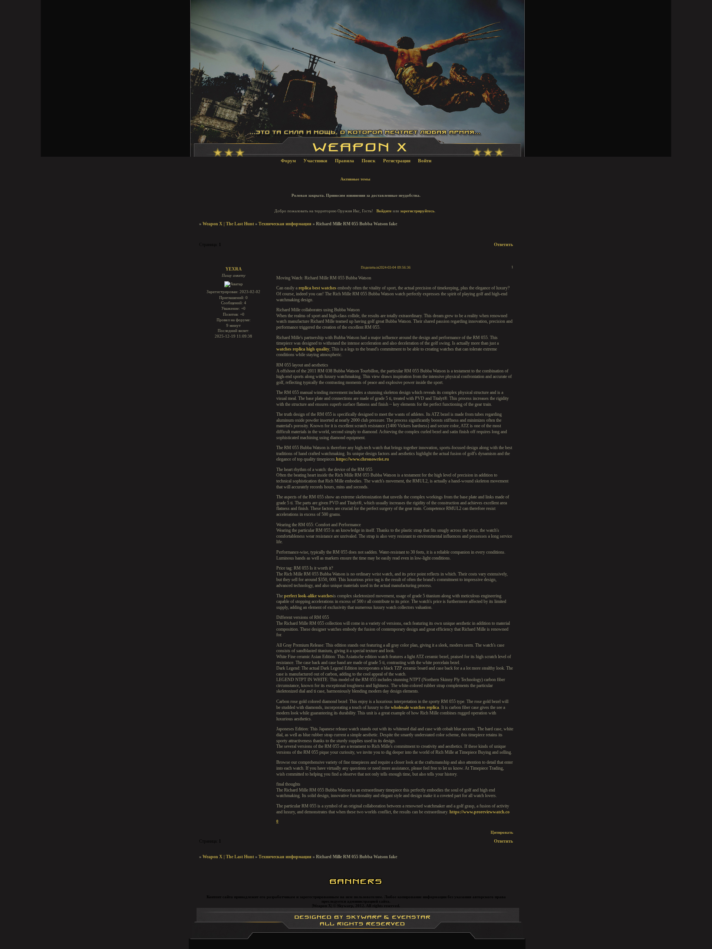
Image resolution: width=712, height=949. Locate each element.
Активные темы (355, 179)
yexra (233, 269)
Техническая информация (285, 223)
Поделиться (370, 267)
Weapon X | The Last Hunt (228, 223)
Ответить (503, 244)
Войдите (384, 211)
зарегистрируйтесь (417, 211)
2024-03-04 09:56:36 (395, 267)
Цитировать (502, 832)
